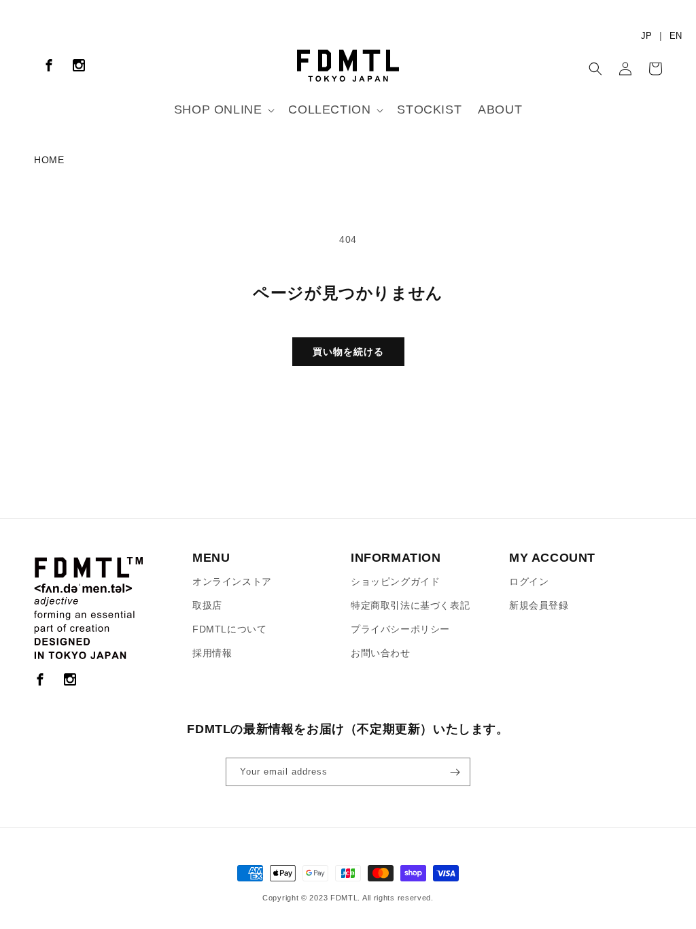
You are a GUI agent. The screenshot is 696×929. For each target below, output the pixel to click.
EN (675, 36)
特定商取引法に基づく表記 (410, 605)
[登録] (455, 772)
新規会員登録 (539, 605)
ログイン (529, 581)
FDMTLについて (229, 629)
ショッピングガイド (395, 581)
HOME (49, 159)
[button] (223, 110)
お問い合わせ (381, 652)
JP (646, 36)
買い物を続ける (348, 351)
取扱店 (207, 605)
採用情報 (212, 652)
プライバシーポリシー (400, 629)
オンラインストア (232, 581)
